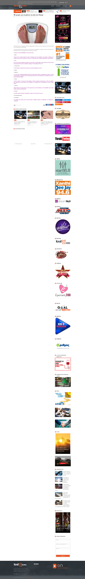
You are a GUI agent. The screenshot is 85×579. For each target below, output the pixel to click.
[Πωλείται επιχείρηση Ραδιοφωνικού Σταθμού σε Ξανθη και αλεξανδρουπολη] (19, 122)
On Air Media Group (30, 577)
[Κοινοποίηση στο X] (48, 105)
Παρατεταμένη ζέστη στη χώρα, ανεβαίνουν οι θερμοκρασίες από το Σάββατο (65, 12)
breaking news (18, 11)
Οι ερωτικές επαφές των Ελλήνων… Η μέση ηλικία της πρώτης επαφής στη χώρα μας (67, 473)
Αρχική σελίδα (33, 143)
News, (20, 105)
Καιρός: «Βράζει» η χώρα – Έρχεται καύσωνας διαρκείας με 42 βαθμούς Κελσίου (62, 449)
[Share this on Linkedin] (53, 105)
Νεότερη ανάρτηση (19, 143)
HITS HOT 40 (59, 526)
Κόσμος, (17, 105)
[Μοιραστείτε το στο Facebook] (46, 105)
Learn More (61, 2)
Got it (66, 2)
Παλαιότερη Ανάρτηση (48, 143)
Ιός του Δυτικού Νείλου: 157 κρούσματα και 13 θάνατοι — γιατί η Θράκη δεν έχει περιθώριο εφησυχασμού (46, 122)
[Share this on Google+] (49, 105)
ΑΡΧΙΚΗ (52, 6)
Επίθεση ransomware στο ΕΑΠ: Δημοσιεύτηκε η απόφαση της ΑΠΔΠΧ (32, 12)
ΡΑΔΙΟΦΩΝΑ (58, 6)
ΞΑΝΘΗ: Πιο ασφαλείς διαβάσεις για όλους (48, 11)
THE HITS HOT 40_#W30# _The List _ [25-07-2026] (62, 529)
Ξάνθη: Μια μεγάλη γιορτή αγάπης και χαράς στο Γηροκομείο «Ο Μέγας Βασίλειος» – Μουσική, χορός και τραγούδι (63, 487)
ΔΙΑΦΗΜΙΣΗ (65, 6)
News (27, 10)
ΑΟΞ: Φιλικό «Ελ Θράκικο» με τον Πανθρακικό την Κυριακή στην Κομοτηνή (32, 122)
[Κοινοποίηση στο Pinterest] (51, 105)
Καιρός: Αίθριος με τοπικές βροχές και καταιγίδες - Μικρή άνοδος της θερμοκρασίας (66, 480)
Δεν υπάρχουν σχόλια (34, 16)
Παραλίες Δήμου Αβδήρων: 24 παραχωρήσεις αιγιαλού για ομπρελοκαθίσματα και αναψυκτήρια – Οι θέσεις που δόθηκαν (62, 495)
